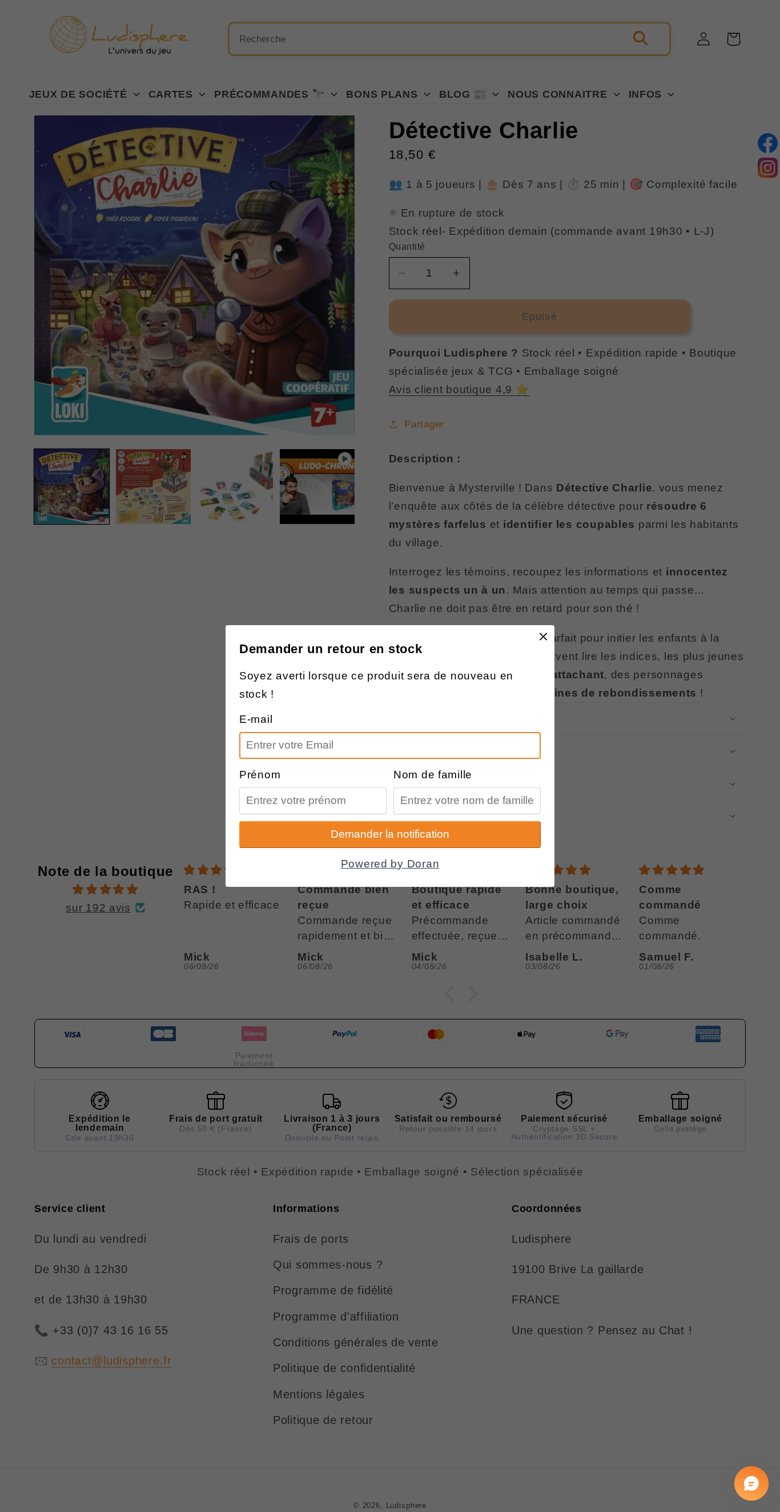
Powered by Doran (390, 864)
